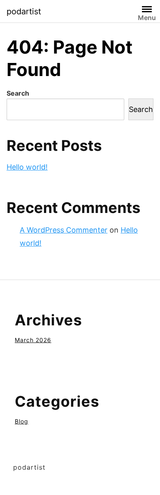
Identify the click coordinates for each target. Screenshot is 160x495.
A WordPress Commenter (63, 230)
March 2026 (33, 339)
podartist (24, 11)
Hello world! (27, 167)
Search (18, 93)
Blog (21, 421)
